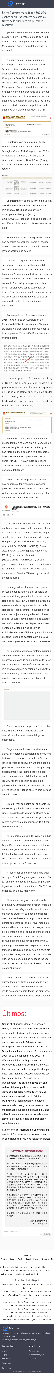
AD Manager (34, 1351)
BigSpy (5, 1351)
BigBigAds (6, 1354)
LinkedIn (45, 1259)
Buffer (36, 1259)
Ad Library (33, 1358)
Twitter (4, 1259)
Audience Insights (36, 1354)
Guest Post (6, 1368)
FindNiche (6, 1358)
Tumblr (21, 1259)
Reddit (12, 1259)
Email (28, 1259)
